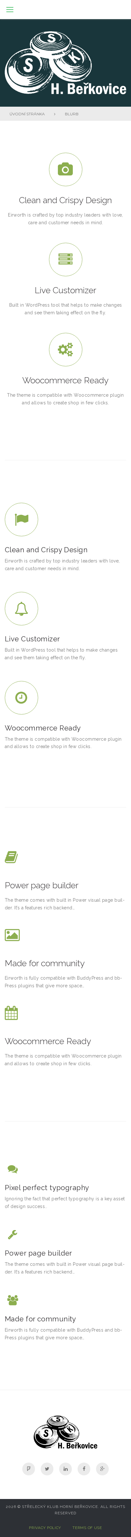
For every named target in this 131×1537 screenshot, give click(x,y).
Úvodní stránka (27, 113)
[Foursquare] (28, 1469)
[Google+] (102, 1469)
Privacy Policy (45, 1528)
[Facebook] (84, 1469)
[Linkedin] (65, 1469)
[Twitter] (47, 1469)
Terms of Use (87, 1528)
